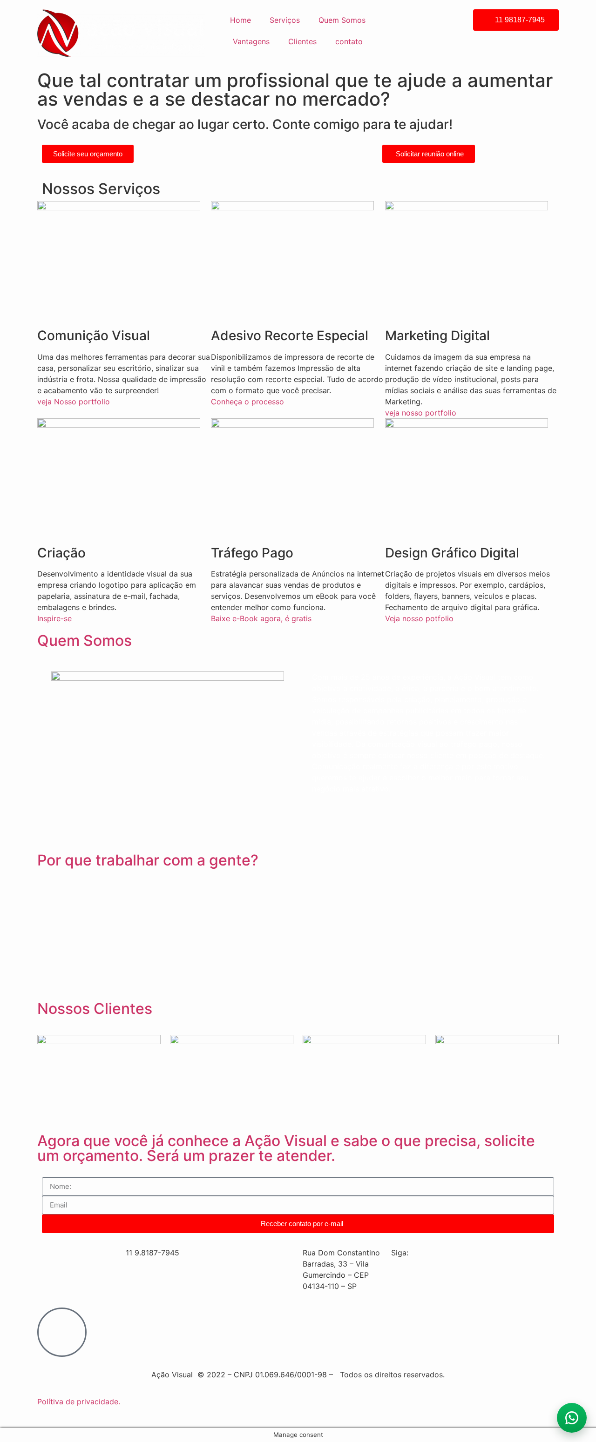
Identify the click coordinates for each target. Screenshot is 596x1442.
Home (240, 20)
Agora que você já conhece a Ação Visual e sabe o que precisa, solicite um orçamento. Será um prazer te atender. (286, 1148)
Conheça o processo (247, 401)
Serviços (285, 20)
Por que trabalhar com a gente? (147, 860)
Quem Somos (342, 20)
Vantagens (251, 41)
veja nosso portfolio (420, 412)
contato (349, 41)
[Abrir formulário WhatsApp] (572, 1418)
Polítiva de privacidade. (78, 1401)
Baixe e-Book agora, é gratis (261, 618)
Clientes (302, 41)
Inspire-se (54, 618)
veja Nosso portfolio (73, 401)
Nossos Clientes (94, 1008)
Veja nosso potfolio (419, 618)
